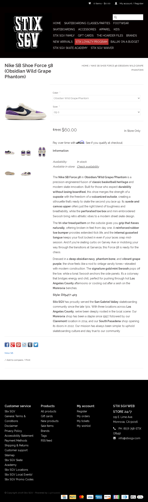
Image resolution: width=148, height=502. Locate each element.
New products (50, 421)
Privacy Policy (13, 430)
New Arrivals (62, 41)
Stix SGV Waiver (102, 47)
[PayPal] (72, 496)
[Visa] (89, 496)
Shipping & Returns (17, 445)
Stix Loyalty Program (91, 41)
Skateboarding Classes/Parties (87, 23)
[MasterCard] (81, 496)
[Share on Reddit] (24, 344)
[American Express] (98, 496)
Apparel (104, 29)
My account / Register (131, 3)
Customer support (16, 450)
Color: (56, 92)
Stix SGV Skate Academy (70, 47)
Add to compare (15, 360)
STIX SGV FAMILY (64, 35)
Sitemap (10, 455)
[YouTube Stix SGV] (74, 389)
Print (27, 360)
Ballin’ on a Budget (125, 41)
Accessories (87, 29)
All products (48, 411)
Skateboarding (64, 29)
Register (82, 411)
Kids (116, 29)
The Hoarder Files (110, 35)
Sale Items (47, 425)
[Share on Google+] (12, 344)
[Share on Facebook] (7, 344)
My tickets (83, 421)
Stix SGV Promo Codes (19, 479)
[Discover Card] (107, 496)
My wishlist (84, 425)
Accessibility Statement (19, 435)
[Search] (115, 17)
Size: (56, 106)
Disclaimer (11, 425)
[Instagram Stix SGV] (81, 389)
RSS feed (46, 440)
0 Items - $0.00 (102, 3)
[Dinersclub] (124, 496)
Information (60, 150)
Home (57, 23)
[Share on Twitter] (36, 344)
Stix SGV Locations (16, 469)
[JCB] (115, 496)
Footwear (121, 23)
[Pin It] (18, 344)
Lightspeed (54, 492)
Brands (131, 35)
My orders (83, 416)
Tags (44, 435)
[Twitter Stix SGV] (67, 389)
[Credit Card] (64, 496)
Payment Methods (16, 440)
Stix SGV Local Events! (18, 474)
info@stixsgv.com (129, 438)
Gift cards (85, 35)
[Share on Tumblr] (30, 344)
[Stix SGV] (28, 32)
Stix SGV (10, 411)
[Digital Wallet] (136, 496)
